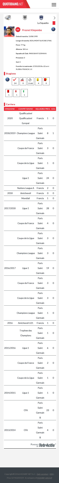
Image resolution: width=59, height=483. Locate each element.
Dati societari (42, 474)
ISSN (52, 474)
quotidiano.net (16, 4)
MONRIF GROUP (44, 478)
